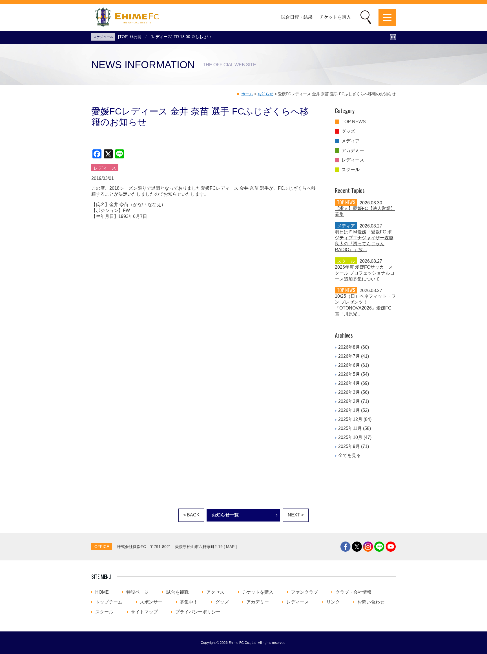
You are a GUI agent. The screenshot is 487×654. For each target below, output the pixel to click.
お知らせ (265, 94)
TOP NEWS (354, 122)
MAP (230, 546)
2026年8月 (349, 347)
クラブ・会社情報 (353, 592)
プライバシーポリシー (197, 612)
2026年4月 (349, 383)
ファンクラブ (304, 592)
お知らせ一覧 (225, 514)
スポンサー (151, 602)
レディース (353, 160)
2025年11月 (350, 428)
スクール (351, 169)
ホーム (247, 94)
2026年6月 (349, 365)
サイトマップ (144, 612)
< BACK (191, 514)
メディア (351, 141)
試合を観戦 (177, 592)
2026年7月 (349, 356)
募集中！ (189, 602)
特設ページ (137, 592)
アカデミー (353, 150)
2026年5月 (349, 374)
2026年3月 (349, 392)
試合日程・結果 (297, 17)
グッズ (348, 131)
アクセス (215, 592)
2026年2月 (349, 401)
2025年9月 (349, 446)
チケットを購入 (335, 17)
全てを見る (349, 455)
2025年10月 (350, 437)
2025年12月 (350, 419)
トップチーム (108, 602)
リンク (333, 602)
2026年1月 (349, 410)
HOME (102, 592)
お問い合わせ (370, 602)
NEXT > (296, 514)
